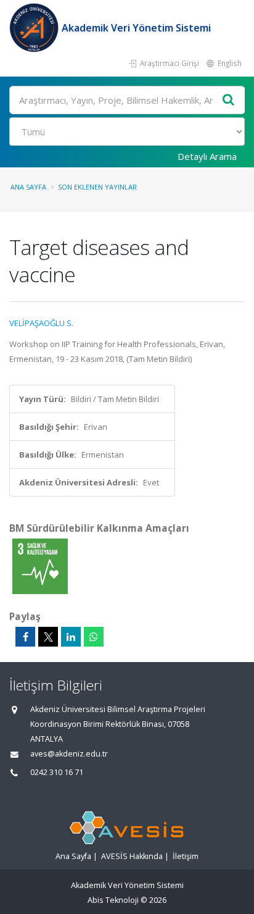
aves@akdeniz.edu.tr (69, 753)
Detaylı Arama (207, 156)
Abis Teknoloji (113, 900)
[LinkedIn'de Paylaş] (71, 637)
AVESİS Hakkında (132, 856)
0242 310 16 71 (56, 772)
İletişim (186, 856)
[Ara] (229, 100)
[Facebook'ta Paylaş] (25, 637)
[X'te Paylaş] (48, 637)
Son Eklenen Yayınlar (97, 186)
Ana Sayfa (28, 186)
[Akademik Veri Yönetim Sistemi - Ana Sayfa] (35, 28)
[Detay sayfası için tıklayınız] (40, 565)
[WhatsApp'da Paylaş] (94, 637)
